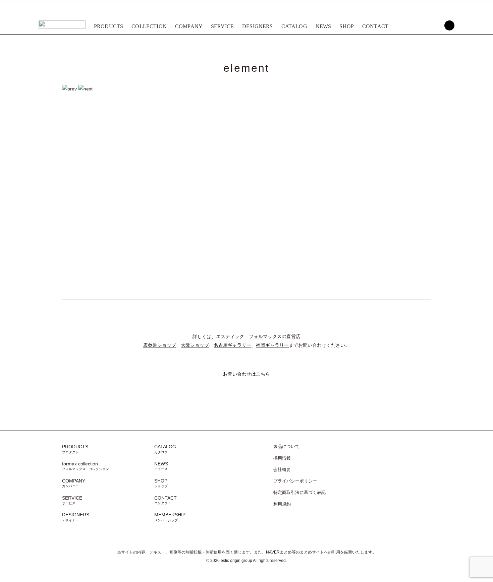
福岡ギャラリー (272, 345)
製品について (286, 446)
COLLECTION (149, 26)
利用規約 (282, 504)
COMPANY (189, 26)
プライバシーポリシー (295, 481)
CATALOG (294, 26)
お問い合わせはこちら (246, 374)
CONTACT (375, 26)
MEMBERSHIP (169, 517)
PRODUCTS (108, 26)
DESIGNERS (257, 26)
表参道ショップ (159, 345)
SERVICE (222, 26)
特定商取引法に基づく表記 (299, 492)
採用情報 (282, 458)
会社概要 (282, 469)
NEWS (323, 26)
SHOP (346, 26)
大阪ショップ (195, 345)
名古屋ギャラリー (232, 345)
